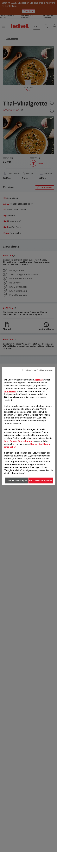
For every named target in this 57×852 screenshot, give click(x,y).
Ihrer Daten (10, 391)
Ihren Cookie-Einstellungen (18, 441)
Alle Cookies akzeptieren (40, 480)
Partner (38, 379)
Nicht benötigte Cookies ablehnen (37, 370)
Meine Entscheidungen (16, 480)
